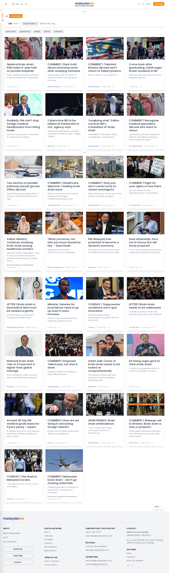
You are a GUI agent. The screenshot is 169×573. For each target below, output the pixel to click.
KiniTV (47, 532)
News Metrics (50, 550)
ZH (22, 4)
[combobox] (47, 23)
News (129, 553)
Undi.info (48, 543)
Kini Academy (50, 547)
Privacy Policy (50, 565)
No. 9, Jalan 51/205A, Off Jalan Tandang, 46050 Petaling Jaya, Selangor (145, 541)
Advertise (17, 549)
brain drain (29, 23)
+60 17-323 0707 (93, 532)
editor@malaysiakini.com (97, 550)
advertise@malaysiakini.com (99, 560)
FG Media (48, 539)
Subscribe (158, 4)
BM (17, 4)
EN (13, 4)
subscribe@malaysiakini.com (99, 536)
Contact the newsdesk (96, 546)
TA (26, 4)
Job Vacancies (10, 541)
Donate (18, 562)
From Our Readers (135, 560)
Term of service (51, 561)
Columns (131, 557)
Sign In (148, 4)
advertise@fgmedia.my (96, 564)
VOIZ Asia (48, 536)
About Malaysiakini (11, 533)
